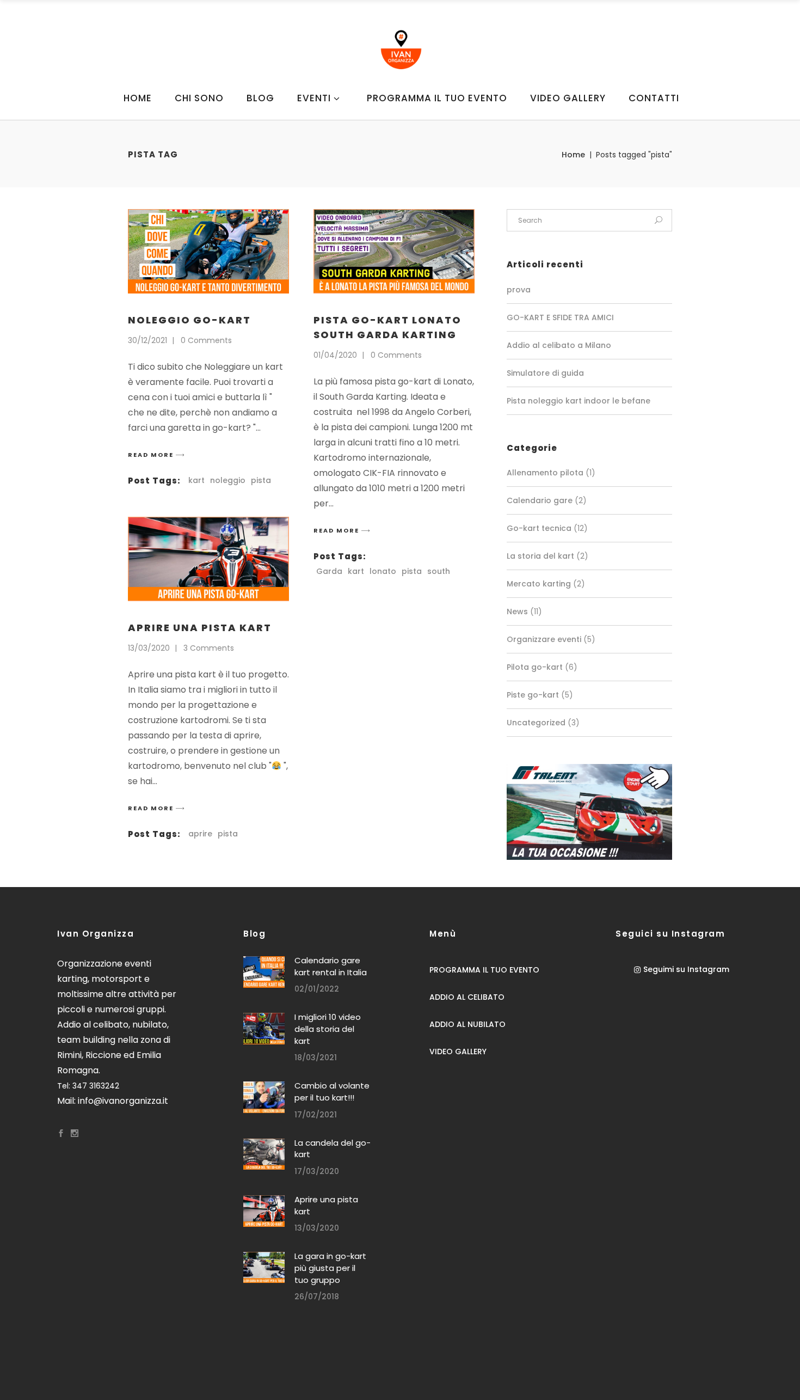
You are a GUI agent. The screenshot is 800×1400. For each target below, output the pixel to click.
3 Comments (208, 648)
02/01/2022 (316, 988)
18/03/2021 (315, 1057)
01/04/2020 (335, 355)
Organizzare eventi (544, 639)
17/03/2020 (316, 1171)
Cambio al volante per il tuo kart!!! (332, 1091)
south (438, 571)
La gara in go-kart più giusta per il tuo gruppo (330, 1267)
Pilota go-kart (535, 667)
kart (196, 480)
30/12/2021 (147, 340)
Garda (329, 571)
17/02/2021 (315, 1114)
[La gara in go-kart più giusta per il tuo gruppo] (264, 1267)
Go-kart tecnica (539, 528)
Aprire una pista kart (200, 627)
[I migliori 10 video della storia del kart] (264, 1028)
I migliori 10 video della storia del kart (327, 1028)
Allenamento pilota (545, 472)
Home (573, 154)
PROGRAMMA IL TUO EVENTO (484, 969)
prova (519, 289)
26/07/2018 (316, 1296)
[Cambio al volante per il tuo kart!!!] (264, 1097)
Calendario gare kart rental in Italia (330, 966)
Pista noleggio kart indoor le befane (578, 400)
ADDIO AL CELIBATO (466, 997)
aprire (200, 833)
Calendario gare (540, 500)
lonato (383, 571)
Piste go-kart (533, 694)
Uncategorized (536, 722)
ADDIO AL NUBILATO (467, 1024)
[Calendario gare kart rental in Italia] (264, 972)
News (517, 611)
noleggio (227, 480)
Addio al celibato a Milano (559, 345)
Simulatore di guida (545, 373)
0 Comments (206, 340)
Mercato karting (539, 583)
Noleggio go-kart (189, 320)
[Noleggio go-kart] (208, 251)
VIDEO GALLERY (458, 1051)
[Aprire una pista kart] (208, 559)
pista (261, 480)
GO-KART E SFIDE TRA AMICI (560, 317)
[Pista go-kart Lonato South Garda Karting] (394, 251)
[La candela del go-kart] (264, 1154)
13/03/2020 (149, 648)
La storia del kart (540, 556)
